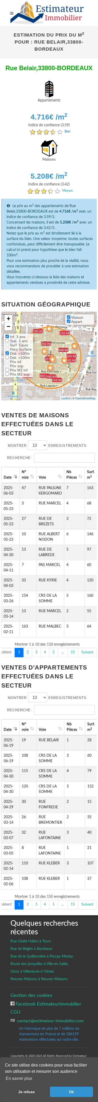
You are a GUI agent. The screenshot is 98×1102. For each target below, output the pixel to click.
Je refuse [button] (26, 1092)
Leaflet (65, 398)
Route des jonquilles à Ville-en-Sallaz (39, 964)
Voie (42, 477)
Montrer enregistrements (47, 446)
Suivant (87, 652)
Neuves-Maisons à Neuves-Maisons (39, 979)
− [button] (8, 326)
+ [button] (8, 318)
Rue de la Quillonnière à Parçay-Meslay (41, 956)
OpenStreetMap (85, 398)
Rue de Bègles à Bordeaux (31, 949)
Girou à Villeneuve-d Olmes (32, 971)
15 (73, 652)
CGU (15, 1012)
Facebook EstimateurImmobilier (47, 1004)
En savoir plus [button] (19, 1078)
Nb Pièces (71, 474)
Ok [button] (71, 1092)
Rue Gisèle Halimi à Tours (30, 941)
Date (7, 477)
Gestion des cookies (31, 995)
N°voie (25, 474)
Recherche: (19, 458)
